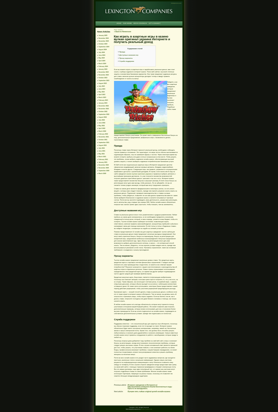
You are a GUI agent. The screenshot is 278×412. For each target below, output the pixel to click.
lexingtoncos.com (176, 3)
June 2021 (101, 151)
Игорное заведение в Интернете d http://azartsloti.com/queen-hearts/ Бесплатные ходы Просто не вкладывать (150, 386)
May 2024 (101, 58)
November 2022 (103, 108)
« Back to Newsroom (122, 32)
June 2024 (101, 55)
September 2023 (103, 80)
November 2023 (103, 75)
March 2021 (102, 156)
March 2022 (102, 131)
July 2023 (101, 86)
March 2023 (102, 97)
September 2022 (103, 114)
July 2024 (101, 52)
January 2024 (102, 69)
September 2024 (103, 47)
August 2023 (102, 83)
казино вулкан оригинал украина (139, 174)
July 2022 (101, 120)
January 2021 (102, 162)
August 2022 (102, 117)
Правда (122, 52)
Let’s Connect (155, 23)
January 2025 (102, 35)
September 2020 (103, 170)
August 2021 (102, 145)
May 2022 (101, 125)
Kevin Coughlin (140, 23)
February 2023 (103, 100)
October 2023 (102, 77)
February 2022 (103, 134)
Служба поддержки (126, 61)
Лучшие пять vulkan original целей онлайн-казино (149, 391)
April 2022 (101, 128)
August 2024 (102, 49)
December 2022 (103, 106)
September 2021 (103, 142)
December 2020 (103, 165)
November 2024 (103, 41)
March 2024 (102, 63)
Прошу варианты (126, 58)
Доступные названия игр (128, 55)
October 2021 (102, 139)
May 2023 (101, 92)
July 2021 (101, 148)
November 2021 (103, 137)
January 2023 (102, 103)
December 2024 (103, 38)
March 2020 (102, 173)
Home (115, 29)
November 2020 (103, 168)
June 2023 (101, 89)
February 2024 (103, 66)
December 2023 (103, 72)
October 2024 (102, 44)
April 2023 (101, 94)
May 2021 (101, 154)
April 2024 (101, 61)
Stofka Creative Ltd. (146, 409)
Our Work (127, 23)
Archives (120, 29)
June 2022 (101, 123)
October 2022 (102, 111)
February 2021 (103, 159)
